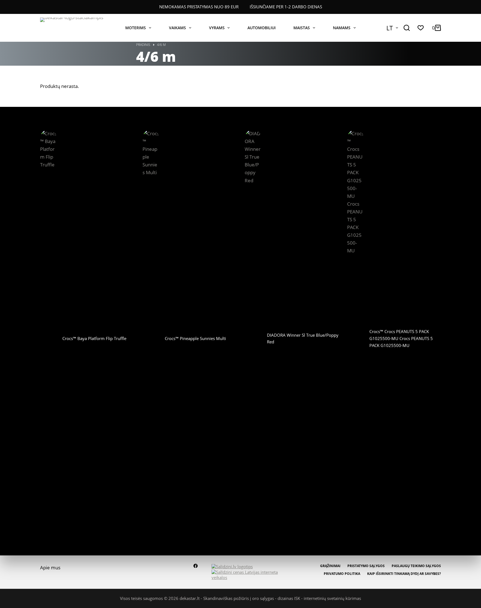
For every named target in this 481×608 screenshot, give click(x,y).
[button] (392, 28)
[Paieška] (407, 28)
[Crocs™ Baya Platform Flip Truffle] (48, 338)
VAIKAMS (177, 27)
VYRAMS (217, 27)
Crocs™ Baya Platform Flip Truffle (94, 338)
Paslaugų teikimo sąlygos (416, 566)
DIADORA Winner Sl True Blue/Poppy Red (302, 338)
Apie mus (50, 567)
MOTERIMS (135, 27)
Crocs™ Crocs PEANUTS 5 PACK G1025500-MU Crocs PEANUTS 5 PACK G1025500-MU (401, 338)
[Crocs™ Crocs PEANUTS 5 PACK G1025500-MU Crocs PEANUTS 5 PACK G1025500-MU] (355, 338)
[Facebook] (195, 566)
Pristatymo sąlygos (366, 566)
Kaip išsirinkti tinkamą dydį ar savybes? (404, 574)
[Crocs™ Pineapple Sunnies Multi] (151, 338)
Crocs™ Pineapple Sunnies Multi (195, 338)
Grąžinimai (330, 566)
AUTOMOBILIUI (261, 27)
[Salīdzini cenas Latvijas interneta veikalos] (247, 574)
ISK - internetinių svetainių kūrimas (327, 598)
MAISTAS (301, 27)
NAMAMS (341, 27)
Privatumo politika (342, 574)
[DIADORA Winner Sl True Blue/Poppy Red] (253, 338)
